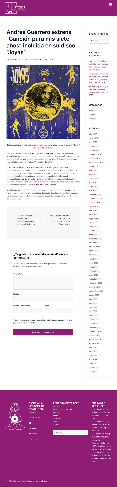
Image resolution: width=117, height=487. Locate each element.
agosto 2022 (94, 295)
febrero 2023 (94, 271)
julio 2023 (93, 255)
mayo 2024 (93, 219)
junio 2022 (93, 303)
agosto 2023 (94, 251)
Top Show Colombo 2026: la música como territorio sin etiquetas (101, 446)
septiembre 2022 (96, 291)
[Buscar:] (99, 41)
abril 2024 (93, 223)
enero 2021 (93, 371)
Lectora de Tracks (18, 59)
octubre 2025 (94, 158)
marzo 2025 (93, 186)
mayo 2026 (93, 138)
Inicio (55, 406)
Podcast (92, 119)
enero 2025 (93, 190)
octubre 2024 (94, 202)
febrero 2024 (94, 231)
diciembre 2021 (95, 327)
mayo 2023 (93, 263)
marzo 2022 (93, 315)
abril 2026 (93, 142)
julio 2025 (93, 170)
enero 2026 (93, 150)
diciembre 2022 (95, 279)
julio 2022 (93, 299)
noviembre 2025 (95, 154)
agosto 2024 (94, 206)
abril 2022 (93, 311)
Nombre (17, 294)
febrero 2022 (94, 319)
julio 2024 (93, 210)
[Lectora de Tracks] (15, 8)
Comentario (18, 274)
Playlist (92, 114)
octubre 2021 (94, 335)
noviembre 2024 (95, 198)
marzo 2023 (94, 267)
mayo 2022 (93, 307)
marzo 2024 (94, 227)
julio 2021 (93, 347)
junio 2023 (93, 259)
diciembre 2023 (95, 239)
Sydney (45, 481)
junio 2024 (93, 215)
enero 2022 (93, 323)
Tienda (56, 421)
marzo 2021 (93, 363)
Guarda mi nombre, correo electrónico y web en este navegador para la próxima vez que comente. (42, 321)
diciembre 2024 (95, 194)
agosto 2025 (94, 166)
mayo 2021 (93, 355)
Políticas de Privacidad (63, 409)
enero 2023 (93, 275)
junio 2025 (93, 174)
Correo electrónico (21, 306)
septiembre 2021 (95, 339)
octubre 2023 (94, 247)
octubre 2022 (94, 287)
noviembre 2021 (95, 331)
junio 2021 (93, 351)
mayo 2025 (93, 178)
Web (47, 306)
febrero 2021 (94, 367)
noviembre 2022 (95, 283)
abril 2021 (93, 359)
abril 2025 (93, 182)
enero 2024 (93, 235)
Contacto (57, 424)
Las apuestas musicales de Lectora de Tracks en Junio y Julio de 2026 (98, 64)
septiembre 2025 (96, 162)
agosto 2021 (94, 343)
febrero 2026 (94, 146)
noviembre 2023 (95, 243)
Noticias (49, 59)
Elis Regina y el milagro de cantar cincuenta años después (98, 89)
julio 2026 (93, 134)
